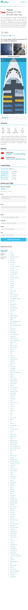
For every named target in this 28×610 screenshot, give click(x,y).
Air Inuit (11, 275)
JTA (11, 415)
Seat (2, 232)
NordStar (12, 457)
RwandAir (12, 485)
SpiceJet (12, 521)
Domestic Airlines (13, 345)
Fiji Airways (12, 362)
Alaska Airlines (13, 291)
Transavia (12, 542)
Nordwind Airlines (13, 459)
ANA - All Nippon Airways (15, 298)
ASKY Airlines (12, 306)
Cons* (2, 204)
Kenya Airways (13, 417)
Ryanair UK (12, 489)
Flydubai (12, 374)
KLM (11, 421)
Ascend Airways (13, 304)
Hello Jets (12, 396)
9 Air (11, 251)
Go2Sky (11, 385)
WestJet (11, 567)
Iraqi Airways (12, 398)
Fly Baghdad (12, 368)
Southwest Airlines (14, 519)
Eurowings (12, 361)
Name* (2, 214)
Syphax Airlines (13, 535)
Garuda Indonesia (13, 379)
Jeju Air (11, 404)
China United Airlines (14, 334)
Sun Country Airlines (14, 527)
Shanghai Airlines (13, 501)
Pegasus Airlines (13, 470)
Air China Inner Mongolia (15, 266)
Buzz (11, 326)
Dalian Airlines (13, 342)
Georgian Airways (13, 381)
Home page (3, 6)
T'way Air (14, 6)
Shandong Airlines (13, 499)
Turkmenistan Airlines (14, 554)
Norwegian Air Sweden (14, 463)
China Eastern (13, 330)
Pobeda (11, 472)
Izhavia (11, 400)
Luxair (11, 432)
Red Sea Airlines (13, 476)
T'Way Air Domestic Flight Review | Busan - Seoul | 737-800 (16, 159)
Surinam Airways (13, 533)
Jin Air (11, 412)
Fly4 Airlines (12, 370)
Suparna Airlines (13, 531)
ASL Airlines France (14, 308)
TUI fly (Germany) (13, 550)
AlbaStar (12, 292)
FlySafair (12, 376)
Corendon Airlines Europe (15, 340)
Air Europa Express (14, 272)
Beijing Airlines (13, 317)
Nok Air (11, 453)
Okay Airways (13, 465)
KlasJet (11, 419)
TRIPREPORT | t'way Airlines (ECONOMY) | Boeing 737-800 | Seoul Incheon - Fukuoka (16, 154)
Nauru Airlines (13, 449)
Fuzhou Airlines (13, 378)
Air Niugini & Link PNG (14, 277)
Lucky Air (12, 431)
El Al (11, 353)
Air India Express (13, 273)
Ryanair (11, 487)
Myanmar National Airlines (15, 448)
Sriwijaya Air (12, 525)
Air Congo (12, 268)
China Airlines (13, 328)
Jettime (11, 408)
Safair (11, 493)
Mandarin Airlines (13, 440)
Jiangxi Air (12, 410)
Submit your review (13, 239)
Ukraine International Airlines (16, 555)
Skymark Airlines (13, 506)
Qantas (11, 474)
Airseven (12, 287)
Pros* (2, 194)
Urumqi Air (12, 559)
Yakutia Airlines (13, 576)
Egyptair (11, 351)
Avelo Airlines (12, 309)
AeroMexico (12, 258)
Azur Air (11, 311)
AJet (11, 289)
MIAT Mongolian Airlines (15, 446)
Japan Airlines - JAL (14, 402)
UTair (11, 563)
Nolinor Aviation (13, 455)
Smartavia (12, 512)
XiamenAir (12, 574)
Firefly (11, 364)
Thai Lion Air (12, 540)
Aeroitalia (12, 255)
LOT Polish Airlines (13, 429)
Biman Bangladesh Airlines (15, 321)
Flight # (2, 226)
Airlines (9, 6)
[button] (7, 35)
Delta (11, 344)
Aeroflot (11, 253)
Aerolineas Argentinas (14, 256)
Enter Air (12, 355)
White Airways (13, 569)
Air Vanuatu (12, 283)
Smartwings (12, 514)
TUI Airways (12, 546)
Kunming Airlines (13, 425)
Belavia (11, 319)
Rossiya (11, 480)
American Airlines (13, 296)
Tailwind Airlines (13, 537)
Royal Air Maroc (13, 482)
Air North (12, 279)
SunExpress (12, 529)
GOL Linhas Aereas (14, 387)
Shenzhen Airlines (13, 502)
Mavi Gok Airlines (13, 444)
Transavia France (13, 544)
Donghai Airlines (13, 347)
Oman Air (12, 466)
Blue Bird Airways (13, 323)
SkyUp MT (12, 510)
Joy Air (11, 414)
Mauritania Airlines (14, 442)
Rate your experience (6, 186)
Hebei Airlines (12, 395)
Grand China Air (13, 389)
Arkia (11, 302)
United (11, 557)
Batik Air (11, 313)
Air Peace (12, 281)
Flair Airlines (12, 366)
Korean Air (12, 423)
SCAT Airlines (12, 495)
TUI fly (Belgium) (13, 548)
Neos (11, 451)
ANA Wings (12, 300)
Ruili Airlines (12, 484)
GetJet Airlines (13, 383)
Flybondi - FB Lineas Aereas (15, 372)
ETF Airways (12, 357)
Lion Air (11, 427)
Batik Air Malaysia (13, 315)
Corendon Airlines (13, 338)
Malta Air (12, 438)
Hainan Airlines (13, 393)
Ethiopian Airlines (13, 359)
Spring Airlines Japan (14, 523)
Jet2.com (12, 406)
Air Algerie (12, 260)
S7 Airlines (12, 491)
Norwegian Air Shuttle (14, 461)
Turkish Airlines (13, 552)
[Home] (5, 2)
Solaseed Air (12, 516)
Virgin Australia (13, 565)
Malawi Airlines (13, 434)
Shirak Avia (12, 504)
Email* (2, 220)
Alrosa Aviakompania (14, 294)
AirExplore (12, 285)
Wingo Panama (13, 572)
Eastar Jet (12, 349)
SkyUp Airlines (13, 508)
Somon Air (12, 518)
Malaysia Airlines (13, 436)
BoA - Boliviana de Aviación (15, 325)
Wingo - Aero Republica (14, 571)
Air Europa (12, 270)
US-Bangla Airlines (13, 561)
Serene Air (12, 497)
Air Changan (12, 262)
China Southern (13, 332)
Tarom (11, 538)
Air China (12, 264)
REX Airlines (12, 478)
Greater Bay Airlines (14, 391)
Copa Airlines (12, 336)
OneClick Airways (13, 468)
